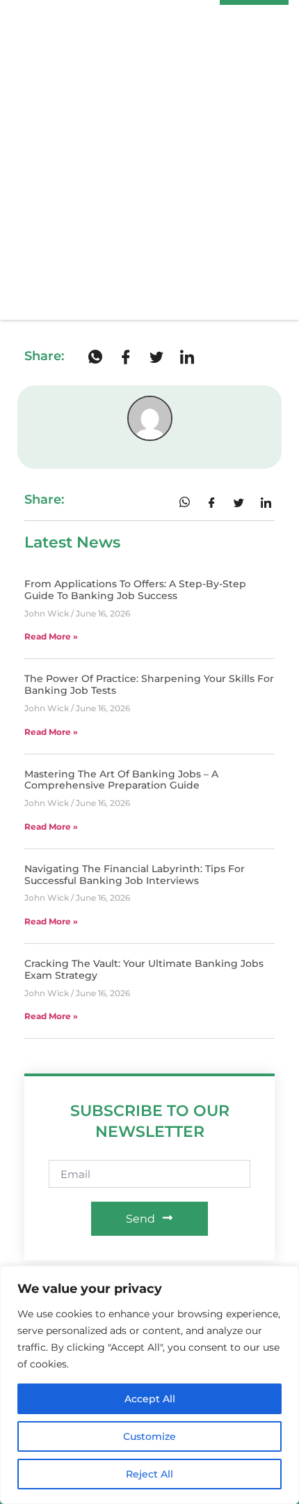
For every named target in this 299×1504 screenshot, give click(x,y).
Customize (149, 1436)
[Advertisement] (149, 163)
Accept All (149, 1399)
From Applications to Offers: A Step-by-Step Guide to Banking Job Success (135, 589)
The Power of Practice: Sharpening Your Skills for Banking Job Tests (149, 684)
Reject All (149, 1474)
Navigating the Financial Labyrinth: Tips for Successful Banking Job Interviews (134, 874)
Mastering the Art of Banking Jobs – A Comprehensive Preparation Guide (121, 780)
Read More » (51, 636)
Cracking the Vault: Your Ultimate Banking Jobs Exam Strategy (144, 969)
